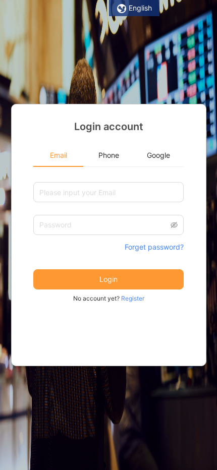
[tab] (58, 155)
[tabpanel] (108, 237)
